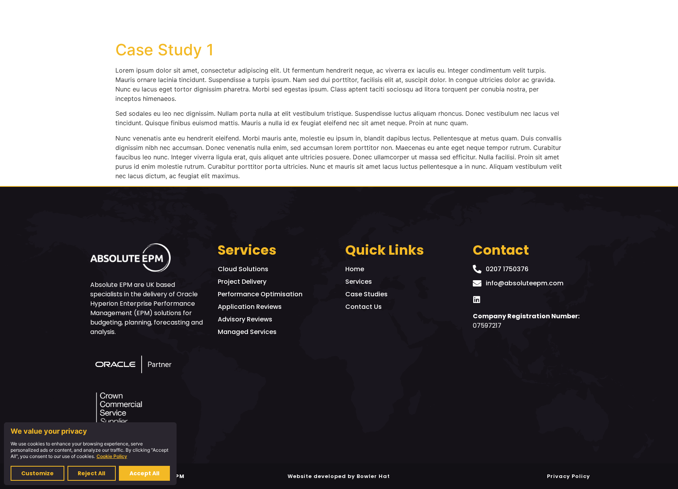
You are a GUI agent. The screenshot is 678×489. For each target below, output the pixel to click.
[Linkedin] (477, 300)
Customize (37, 473)
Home (363, 18)
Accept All (144, 473)
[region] (90, 453)
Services (438, 18)
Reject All (91, 473)
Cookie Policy (112, 456)
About (398, 18)
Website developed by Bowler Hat (339, 476)
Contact (488, 18)
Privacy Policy (568, 476)
